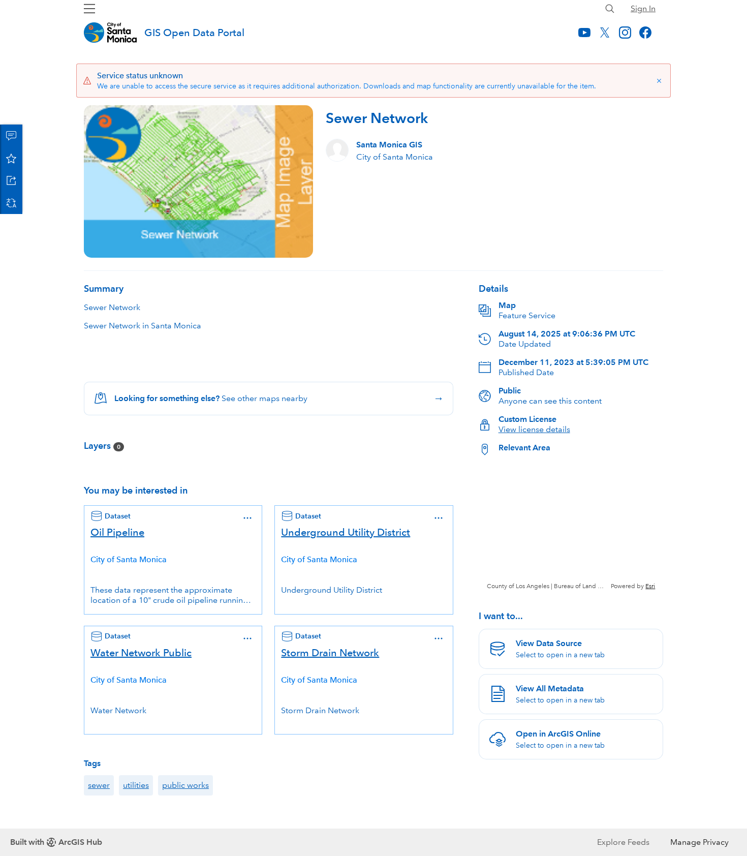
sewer (99, 785)
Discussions (11, 136)
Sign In (643, 8)
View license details (534, 429)
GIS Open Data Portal (194, 32)
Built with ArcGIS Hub (56, 842)
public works (185, 785)
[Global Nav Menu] (89, 8)
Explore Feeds (623, 842)
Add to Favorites (11, 158)
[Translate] (11, 203)
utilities (136, 785)
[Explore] (571, 527)
